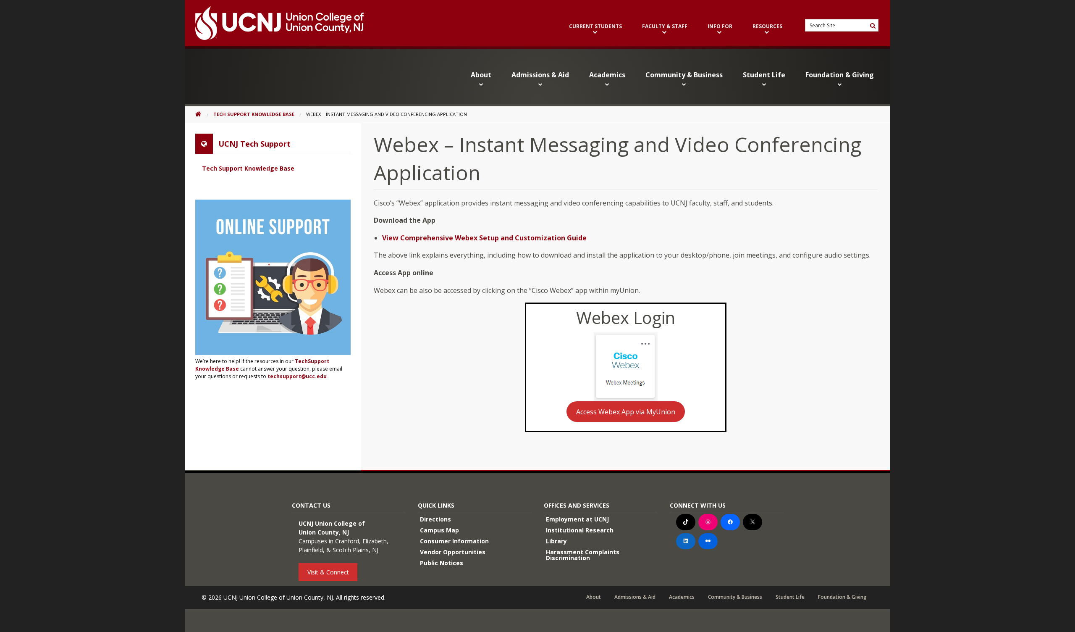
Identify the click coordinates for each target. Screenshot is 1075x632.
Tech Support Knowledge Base (253, 114)
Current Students (595, 27)
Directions (435, 519)
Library (556, 541)
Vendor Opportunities (452, 552)
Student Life (764, 74)
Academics (607, 74)
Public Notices (441, 563)
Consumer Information (454, 541)
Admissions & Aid (540, 74)
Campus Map (439, 530)
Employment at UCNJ (577, 519)
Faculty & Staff (664, 27)
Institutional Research (580, 530)
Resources (767, 27)
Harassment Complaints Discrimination (582, 555)
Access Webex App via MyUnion (625, 411)
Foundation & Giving (839, 74)
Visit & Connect (328, 572)
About (481, 74)
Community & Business (684, 74)
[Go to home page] (274, 23)
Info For (720, 27)
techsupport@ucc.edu (297, 376)
